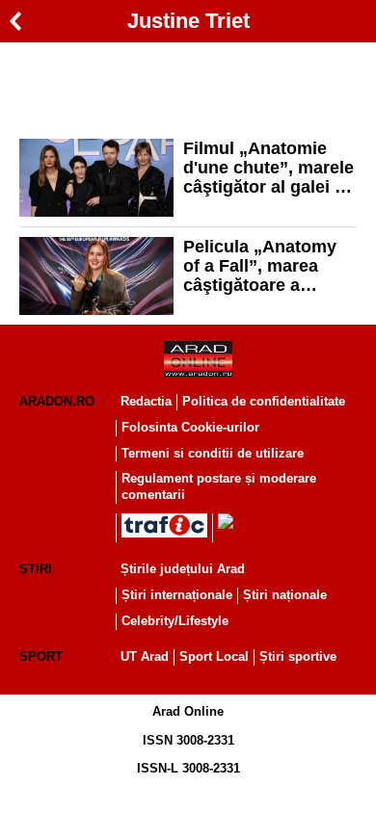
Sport (41, 656)
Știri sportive (297, 656)
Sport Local (214, 656)
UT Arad (145, 656)
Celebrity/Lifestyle (174, 621)
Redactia (146, 401)
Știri (35, 569)
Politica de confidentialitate (263, 401)
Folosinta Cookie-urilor (190, 427)
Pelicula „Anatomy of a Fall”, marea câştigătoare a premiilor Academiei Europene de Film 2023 (265, 266)
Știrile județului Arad (183, 569)
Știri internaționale (176, 595)
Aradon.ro (56, 401)
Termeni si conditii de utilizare (212, 453)
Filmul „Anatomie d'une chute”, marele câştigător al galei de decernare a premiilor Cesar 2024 (269, 168)
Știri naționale (285, 595)
